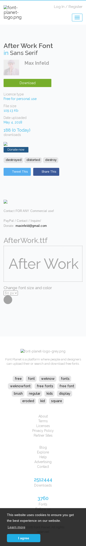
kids (50, 393)
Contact (43, 467)
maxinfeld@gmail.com (31, 226)
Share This (49, 171)
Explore (43, 452)
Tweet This (20, 171)
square (56, 401)
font (31, 379)
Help (43, 457)
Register (75, 7)
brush (18, 393)
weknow (48, 379)
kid (42, 401)
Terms (43, 421)
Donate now (16, 149)
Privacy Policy (43, 431)
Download (28, 83)
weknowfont (20, 386)
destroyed (14, 160)
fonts (65, 379)
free (18, 379)
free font (66, 386)
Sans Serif (24, 52)
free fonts (45, 386)
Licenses (43, 426)
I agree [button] (23, 538)
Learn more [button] (16, 527)
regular (34, 393)
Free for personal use (20, 99)
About (43, 416)
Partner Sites (43, 435)
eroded (28, 401)
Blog (43, 447)
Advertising (43, 462)
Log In (59, 7)
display (64, 393)
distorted (33, 160)
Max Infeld (37, 63)
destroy (51, 160)
